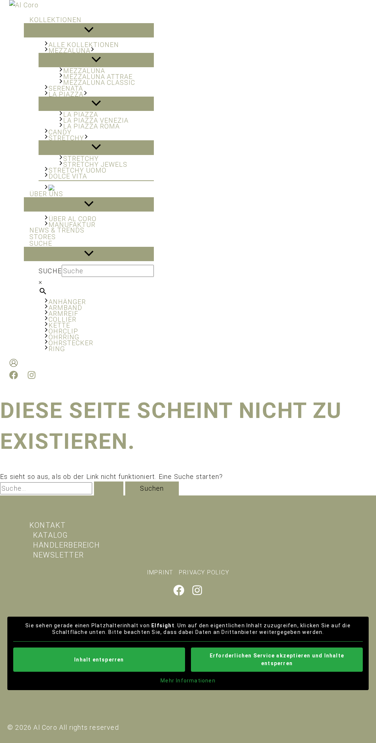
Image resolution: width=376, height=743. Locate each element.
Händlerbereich (66, 545)
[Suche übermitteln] (108, 488)
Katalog (50, 535)
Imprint (160, 572)
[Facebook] (13, 377)
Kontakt (47, 525)
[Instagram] (31, 377)
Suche (50, 271)
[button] (92, 50)
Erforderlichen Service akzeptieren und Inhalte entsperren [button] (277, 659)
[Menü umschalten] (89, 30)
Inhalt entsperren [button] (99, 660)
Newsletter (58, 555)
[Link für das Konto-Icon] (13, 364)
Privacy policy (204, 572)
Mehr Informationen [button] (188, 681)
